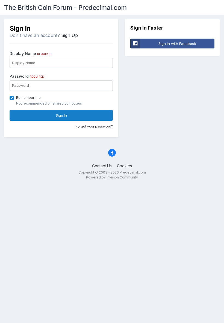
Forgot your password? (94, 126)
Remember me (28, 97)
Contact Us (102, 165)
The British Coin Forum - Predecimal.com (65, 7)
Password (27, 76)
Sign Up (69, 35)
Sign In (61, 115)
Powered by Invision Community (112, 177)
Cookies (124, 165)
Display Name (31, 53)
